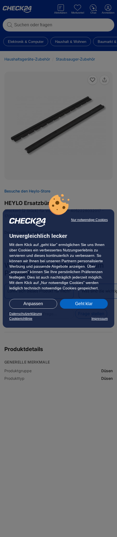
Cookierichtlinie (20, 319)
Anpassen (33, 303)
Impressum (99, 319)
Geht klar (84, 303)
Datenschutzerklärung (25, 314)
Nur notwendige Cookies (89, 220)
